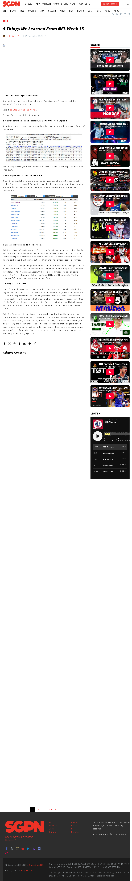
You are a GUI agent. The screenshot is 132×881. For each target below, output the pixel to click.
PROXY (56, 4)
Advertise (53, 825)
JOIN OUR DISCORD (110, 4)
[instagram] (17, 848)
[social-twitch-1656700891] (33, 848)
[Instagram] (117, 14)
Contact (75, 822)
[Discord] (129, 14)
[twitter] (12, 848)
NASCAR (52, 11)
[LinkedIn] (24, 343)
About (52, 822)
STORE (64, 4)
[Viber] (29, 343)
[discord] (39, 848)
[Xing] (34, 343)
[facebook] (6, 848)
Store (74, 828)
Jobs (51, 828)
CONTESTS (84, 4)
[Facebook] (4, 343)
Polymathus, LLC (28, 870)
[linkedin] (28, 848)
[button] (127, 4)
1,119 (49, 809)
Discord (74, 825)
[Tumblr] (19, 343)
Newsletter (76, 832)
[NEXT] (55, 809)
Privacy (52, 832)
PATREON (46, 4)
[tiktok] (6, 852)
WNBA (62, 11)
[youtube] (23, 848)
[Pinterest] (14, 343)
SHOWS (28, 4)
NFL (5, 21)
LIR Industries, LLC (35, 865)
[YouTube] (125, 14)
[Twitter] (113, 14)
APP (38, 4)
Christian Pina (15, 36)
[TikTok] (121, 14)
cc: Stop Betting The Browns (23, 109)
